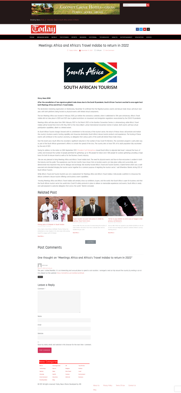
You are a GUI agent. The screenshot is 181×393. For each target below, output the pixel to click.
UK (66, 365)
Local (80, 371)
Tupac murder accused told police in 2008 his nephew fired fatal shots (88, 220)
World (54, 37)
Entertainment (126, 37)
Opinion (41, 371)
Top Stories (64, 37)
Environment (82, 374)
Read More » (41, 236)
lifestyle (42, 374)
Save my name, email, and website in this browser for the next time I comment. (64, 345)
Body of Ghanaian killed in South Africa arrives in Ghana (60, 20)
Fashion (68, 374)
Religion (68, 368)
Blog (54, 380)
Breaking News (43, 37)
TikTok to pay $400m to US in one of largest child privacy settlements (125, 220)
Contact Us (132, 385)
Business (83, 37)
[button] (90, 242)
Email (39, 325)
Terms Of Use (120, 385)
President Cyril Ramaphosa (86, 150)
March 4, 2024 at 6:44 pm (45, 268)
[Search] (147, 5)
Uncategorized (56, 365)
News (54, 371)
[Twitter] (141, 29)
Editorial (93, 37)
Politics (80, 368)
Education (139, 37)
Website (40, 333)
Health (114, 37)
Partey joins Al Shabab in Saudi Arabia (51, 224)
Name (40, 316)
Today (32, 37)
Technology (104, 37)
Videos (148, 37)
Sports (74, 37)
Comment (41, 289)
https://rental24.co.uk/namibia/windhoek (70, 273)
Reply (40, 277)
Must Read (68, 371)
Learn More (35, 16)
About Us (96, 385)
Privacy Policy (107, 385)
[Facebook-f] (137, 29)
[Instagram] (148, 29)
